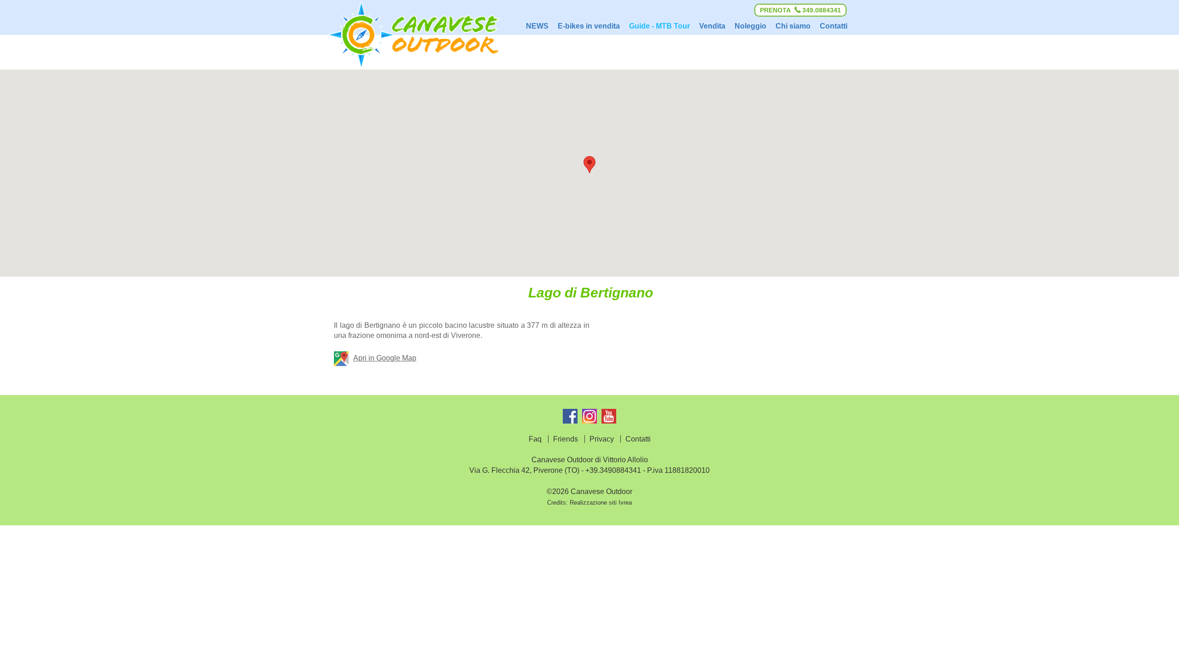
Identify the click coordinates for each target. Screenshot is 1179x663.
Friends (565, 439)
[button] (589, 164)
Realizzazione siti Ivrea (601, 502)
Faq (535, 439)
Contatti (638, 439)
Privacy (602, 439)
